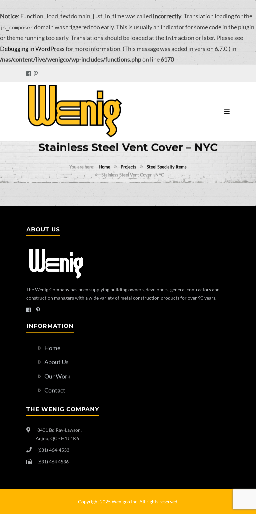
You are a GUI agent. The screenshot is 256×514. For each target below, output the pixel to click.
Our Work (57, 376)
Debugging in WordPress (32, 48)
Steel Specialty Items (167, 166)
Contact (54, 390)
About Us (56, 362)
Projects (128, 166)
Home (104, 166)
